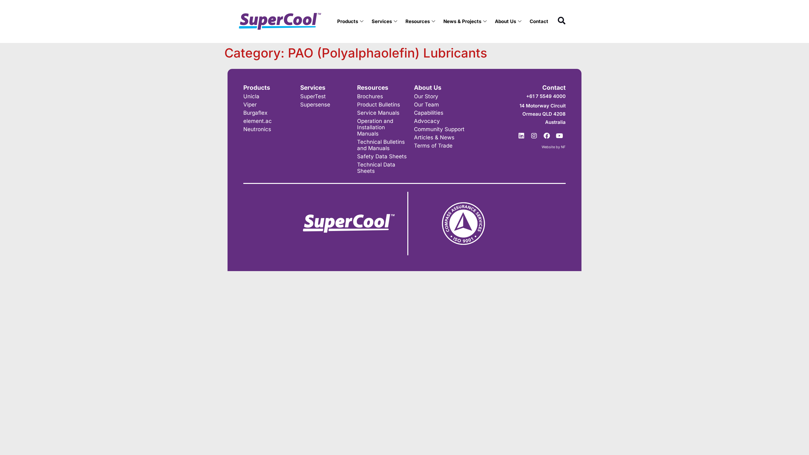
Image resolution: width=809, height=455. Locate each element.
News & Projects (462, 21)
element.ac (257, 121)
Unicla (251, 96)
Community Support (439, 129)
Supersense (315, 104)
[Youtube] (559, 136)
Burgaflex (255, 113)
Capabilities (428, 113)
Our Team (426, 104)
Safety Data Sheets (382, 156)
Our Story (426, 96)
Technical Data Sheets (376, 167)
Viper (250, 104)
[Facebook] (546, 136)
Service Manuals (378, 113)
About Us (505, 21)
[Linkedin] (521, 136)
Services (382, 21)
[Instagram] (534, 136)
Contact (539, 21)
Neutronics (257, 129)
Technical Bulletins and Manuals (381, 145)
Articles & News (434, 137)
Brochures (370, 96)
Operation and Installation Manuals (375, 127)
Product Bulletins (378, 104)
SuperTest (313, 96)
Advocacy (427, 121)
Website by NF (554, 147)
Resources (417, 21)
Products (347, 21)
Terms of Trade (433, 146)
